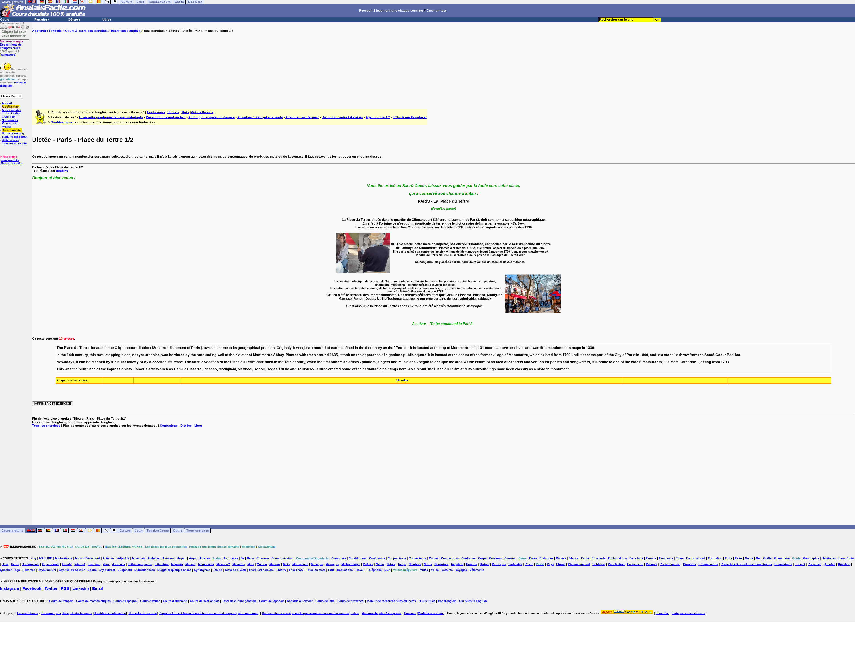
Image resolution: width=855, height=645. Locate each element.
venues (537, 362)
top (443, 348)
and (528, 348)
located (97, 348)
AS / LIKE (45, 558)
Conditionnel (357, 558)
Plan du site (10, 123)
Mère (674, 362)
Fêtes (738, 558)
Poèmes (651, 564)
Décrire (573, 558)
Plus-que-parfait (579, 564)
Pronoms (689, 564)
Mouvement (300, 564)
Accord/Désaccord (87, 558)
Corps (482, 558)
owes (208, 348)
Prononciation (708, 564)
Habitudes (829, 558)
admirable (373, 369)
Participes (499, 564)
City (618, 355)
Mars (250, 564)
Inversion (94, 564)
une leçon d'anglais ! (13, 84)
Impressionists (119, 369)
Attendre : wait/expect (302, 117)
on (568, 348)
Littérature (162, 564)
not (135, 355)
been (510, 369)
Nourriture (441, 564)
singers (383, 362)
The (60, 348)
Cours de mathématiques (93, 601)
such (164, 369)
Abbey (278, 355)
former (486, 355)
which (535, 355)
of (188, 348)
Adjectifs (123, 558)
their (360, 369)
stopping (112, 355)
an (493, 362)
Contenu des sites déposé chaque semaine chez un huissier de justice (310, 613)
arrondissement (172, 348)
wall (221, 355)
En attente (598, 558)
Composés (338, 558)
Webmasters (10, 140)
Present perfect (670, 564)
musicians (407, 362)
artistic (197, 362)
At (466, 362)
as (385, 348)
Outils (177, 530)
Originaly (284, 348)
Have (5, 564)
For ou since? (695, 558)
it (294, 348)
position (268, 348)
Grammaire (782, 558)
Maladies (238, 564)
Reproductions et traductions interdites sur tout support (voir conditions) (209, 613)
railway (133, 362)
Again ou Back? (378, 117)
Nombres (415, 564)
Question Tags (10, 570)
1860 (644, 355)
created (334, 369)
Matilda (262, 564)
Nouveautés (10, 120)
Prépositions (783, 564)
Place (68, 348)
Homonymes (30, 564)
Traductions (344, 570)
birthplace (87, 369)
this (93, 355)
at (431, 348)
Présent (800, 564)
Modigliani (227, 369)
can (82, 362)
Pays (550, 564)
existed (547, 355)
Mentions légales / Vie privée (381, 613)
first (543, 348)
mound (320, 348)
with (302, 355)
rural (100, 355)
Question (844, 564)
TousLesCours (158, 530)
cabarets (515, 362)
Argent (181, 558)
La (667, 362)
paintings (390, 369)
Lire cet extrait (11, 113)
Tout (331, 570)
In (58, 355)
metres (491, 348)
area (458, 362)
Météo (380, 564)
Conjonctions (397, 558)
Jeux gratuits (10, 160)
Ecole (585, 558)
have (501, 369)
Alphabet (153, 558)
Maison (190, 564)
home (603, 362)
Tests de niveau (235, 570)
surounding (207, 355)
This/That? (296, 570)
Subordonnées (144, 570)
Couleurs (495, 558)
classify (521, 369)
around (323, 355)
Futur (728, 558)
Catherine (688, 362)
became (589, 355)
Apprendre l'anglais (47, 30)
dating (705, 362)
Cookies (409, 613)
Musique (317, 564)
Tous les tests (315, 570)
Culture (125, 530)
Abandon (402, 380)
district (143, 348)
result (421, 369)
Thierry (281, 570)
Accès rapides (11, 110)
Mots (185, 112)
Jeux (138, 530)
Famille (651, 558)
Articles (204, 558)
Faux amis (666, 558)
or (141, 362)
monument (559, 369)
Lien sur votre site (14, 143)
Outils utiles (427, 601)
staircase (175, 362)
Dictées (173, 112)
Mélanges (332, 564)
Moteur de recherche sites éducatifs (391, 601)
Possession (635, 564)
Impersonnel (50, 564)
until (575, 355)
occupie (441, 362)
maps (576, 348)
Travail (359, 570)
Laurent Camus (27, 613)
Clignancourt (126, 348)
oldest (636, 362)
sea (512, 348)
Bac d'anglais (447, 601)
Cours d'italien (150, 601)
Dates (533, 558)
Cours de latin (325, 601)
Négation (457, 564)
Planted (292, 355)
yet (141, 355)
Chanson (262, 558)
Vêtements (477, 570)
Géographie (811, 558)
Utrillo (284, 369)
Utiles (106, 19)
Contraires (468, 558)
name (223, 348)
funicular (118, 362)
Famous (140, 369)
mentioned (557, 348)
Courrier (510, 558)
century (81, 355)
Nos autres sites (12, 163)
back (269, 362)
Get (758, 558)
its (216, 348)
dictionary (373, 348)
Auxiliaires (230, 558)
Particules (515, 564)
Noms (428, 564)
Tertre (84, 348)
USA (387, 570)
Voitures (447, 570)
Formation (715, 558)
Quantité (829, 564)
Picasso (210, 369)
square (420, 355)
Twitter (51, 588)
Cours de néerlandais (204, 601)
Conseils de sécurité (143, 613)
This (60, 369)
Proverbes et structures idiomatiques (746, 564)
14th (70, 355)
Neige (402, 564)
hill (473, 348)
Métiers (368, 564)
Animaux (168, 558)
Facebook (31, 588)
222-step (159, 362)
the (111, 348)
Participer (41, 19)
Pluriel (560, 564)
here (403, 369)
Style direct (107, 570)
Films (680, 558)
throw (684, 355)
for (547, 362)
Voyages (461, 570)
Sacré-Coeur (715, 355)
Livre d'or (8, 116)
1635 (334, 355)
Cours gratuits (12, 530)
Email (97, 588)
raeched (98, 362)
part (600, 355)
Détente (74, 19)
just (307, 348)
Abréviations (63, 558)
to (230, 348)
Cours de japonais (271, 601)
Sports (92, 570)
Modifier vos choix (431, 613)
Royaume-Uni (47, 570)
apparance (371, 355)
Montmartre (460, 348)
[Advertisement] (443, 67)
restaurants (652, 362)
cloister (241, 355)
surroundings (484, 369)
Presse (6, 126)
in (106, 348)
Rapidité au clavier (300, 601)
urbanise (152, 355)
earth (335, 348)
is (414, 348)
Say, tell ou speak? (72, 570)
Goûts (767, 558)
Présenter (814, 564)
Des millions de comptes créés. (11, 45)
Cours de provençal (350, 601)
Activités (108, 558)
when (311, 362)
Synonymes (202, 570)
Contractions (450, 558)
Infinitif (67, 564)
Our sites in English (473, 601)
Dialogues (546, 558)
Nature (391, 564)
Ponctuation (616, 564)
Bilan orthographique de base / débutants (111, 117)
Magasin (177, 564)
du (76, 348)
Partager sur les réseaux (688, 613)
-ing (33, 558)
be (88, 362)
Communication (282, 558)
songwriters (580, 362)
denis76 (62, 170)
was (299, 348)
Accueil (7, 103)
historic (543, 369)
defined (347, 348)
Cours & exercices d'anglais (86, 30)
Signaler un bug (13, 133)
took (346, 355)
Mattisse (245, 369)
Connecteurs (417, 558)
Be (242, 558)
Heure (15, 564)
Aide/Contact (10, 106)
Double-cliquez (62, 122)
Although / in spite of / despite (211, 117)
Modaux (274, 564)
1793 (725, 362)
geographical (249, 348)
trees (311, 355)
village (498, 355)
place (125, 355)
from (558, 355)
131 (481, 348)
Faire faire (636, 558)
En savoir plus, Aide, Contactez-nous (66, 613)
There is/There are (261, 570)
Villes (435, 570)
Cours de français (61, 601)
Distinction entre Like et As (342, 117)
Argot (193, 558)
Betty (250, 558)
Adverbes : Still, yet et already (260, 117)
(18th (154, 348)
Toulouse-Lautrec (312, 369)
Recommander (12, 130)
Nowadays (65, 362)
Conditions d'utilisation (110, 613)
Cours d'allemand (175, 601)
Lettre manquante (140, 564)
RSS (65, 588)
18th (288, 362)
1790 (566, 355)
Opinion (471, 564)
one (616, 362)
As (410, 369)
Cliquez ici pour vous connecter (14, 33)
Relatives (28, 570)
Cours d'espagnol (125, 601)
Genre (749, 558)
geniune (395, 355)
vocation (211, 362)
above (502, 348)
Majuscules (206, 564)
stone (669, 355)
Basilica (733, 355)
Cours (4, 19)
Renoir (259, 369)
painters (369, 362)
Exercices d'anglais (125, 30)
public (408, 355)
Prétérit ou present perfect (166, 117)
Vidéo (424, 570)
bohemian (339, 362)
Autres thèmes (202, 112)
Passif (529, 564)
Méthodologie (350, 564)
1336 (590, 348)
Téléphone (374, 570)
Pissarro (194, 369)
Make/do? (223, 564)
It (411, 348)
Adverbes (138, 558)
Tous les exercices (46, 425)
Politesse (598, 564)
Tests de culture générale (239, 601)
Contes (433, 558)
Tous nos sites (197, 530)
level (519, 348)
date (260, 362)
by (187, 355)
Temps (217, 570)
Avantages (8, 54)
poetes (556, 362)
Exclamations (617, 558)
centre (463, 355)
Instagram (9, 588)
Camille (180, 369)
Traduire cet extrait (14, 136)
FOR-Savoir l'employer (410, 117)
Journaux (118, 564)
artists (353, 362)
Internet (79, 564)
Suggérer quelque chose (174, 570)
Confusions (156, 112)
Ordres (484, 564)
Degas (272, 369)
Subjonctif (125, 570)
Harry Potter (846, 558)
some (346, 369)
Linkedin (80, 588)
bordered (177, 355)
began (424, 362)
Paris (195, 348)
